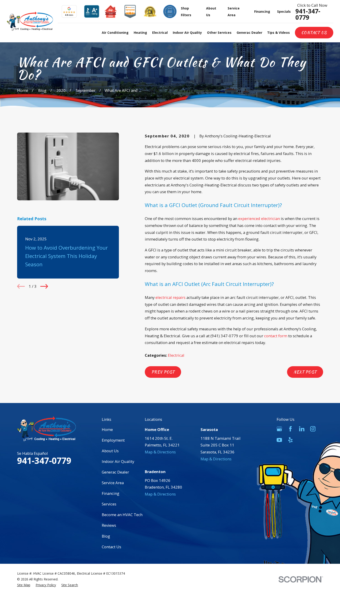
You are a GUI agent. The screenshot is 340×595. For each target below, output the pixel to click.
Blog (106, 536)
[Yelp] (290, 440)
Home (107, 429)
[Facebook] (290, 428)
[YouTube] (279, 440)
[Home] (30, 21)
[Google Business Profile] (279, 428)
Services (109, 504)
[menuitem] (23, 585)
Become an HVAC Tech (122, 514)
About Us (110, 450)
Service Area (113, 482)
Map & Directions (160, 452)
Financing (262, 11)
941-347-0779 (307, 14)
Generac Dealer (115, 472)
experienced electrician (259, 218)
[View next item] (44, 286)
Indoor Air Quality (118, 461)
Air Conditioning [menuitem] (115, 32)
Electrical (176, 355)
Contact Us (314, 32)
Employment (113, 440)
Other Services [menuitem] (219, 32)
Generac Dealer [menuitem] (249, 32)
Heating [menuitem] (140, 32)
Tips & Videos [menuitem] (278, 32)
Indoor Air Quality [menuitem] (187, 32)
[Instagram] (312, 428)
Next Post (305, 372)
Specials (284, 11)
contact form (275, 335)
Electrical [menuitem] (160, 32)
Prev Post (163, 372)
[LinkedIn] (301, 428)
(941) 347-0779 (224, 335)
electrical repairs (170, 297)
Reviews (109, 525)
